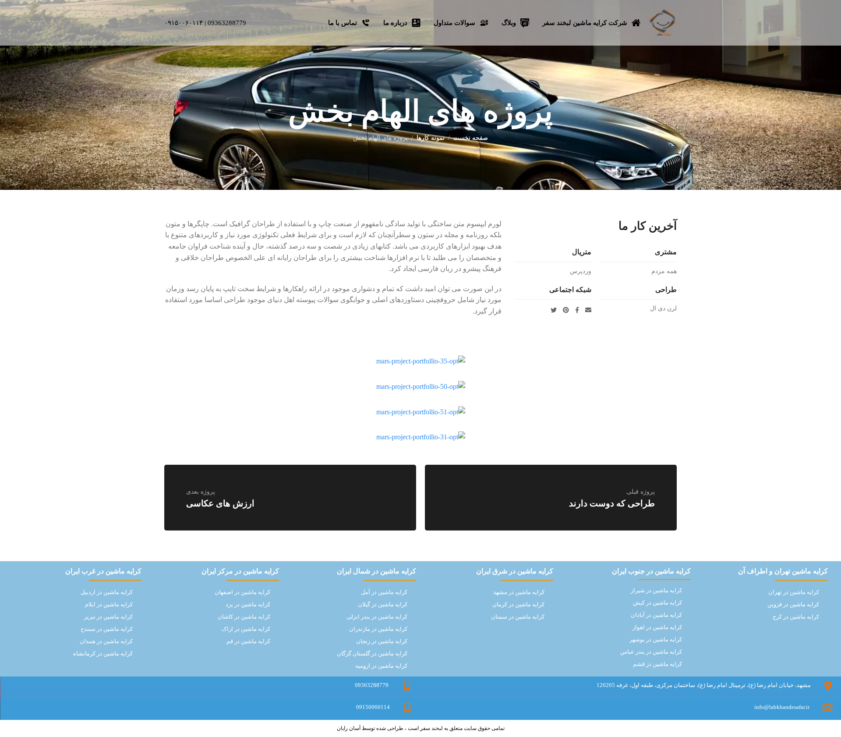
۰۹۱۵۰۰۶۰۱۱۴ (183, 22)
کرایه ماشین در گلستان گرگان (372, 653)
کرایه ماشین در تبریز (108, 616)
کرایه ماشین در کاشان (244, 616)
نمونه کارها (431, 137)
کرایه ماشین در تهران (793, 592)
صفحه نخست (470, 137)
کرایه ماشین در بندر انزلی (376, 616)
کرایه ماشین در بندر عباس (651, 651)
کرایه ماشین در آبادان (656, 615)
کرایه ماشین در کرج (796, 616)
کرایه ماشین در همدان (106, 641)
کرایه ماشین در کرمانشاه (103, 653)
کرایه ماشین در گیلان (382, 604)
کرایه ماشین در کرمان (518, 604)
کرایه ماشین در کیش (657, 602)
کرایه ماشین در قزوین (793, 604)
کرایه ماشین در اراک (246, 629)
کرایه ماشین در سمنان (517, 616)
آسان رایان (348, 728)
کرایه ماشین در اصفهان (242, 592)
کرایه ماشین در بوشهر (655, 639)
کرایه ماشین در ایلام (109, 604)
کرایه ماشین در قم (248, 641)
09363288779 (227, 22)
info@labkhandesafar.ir (781, 707)
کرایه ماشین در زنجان (381, 641)
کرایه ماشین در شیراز (656, 590)
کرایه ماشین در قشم (657, 664)
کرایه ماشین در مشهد (518, 592)
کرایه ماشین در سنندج (107, 629)
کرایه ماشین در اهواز (657, 627)
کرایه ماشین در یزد (248, 604)
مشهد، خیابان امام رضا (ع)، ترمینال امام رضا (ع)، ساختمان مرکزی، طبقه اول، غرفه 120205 (704, 685)
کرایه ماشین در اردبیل (107, 592)
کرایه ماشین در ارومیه (381, 665)
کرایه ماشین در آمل (384, 592)
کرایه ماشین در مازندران (378, 629)
